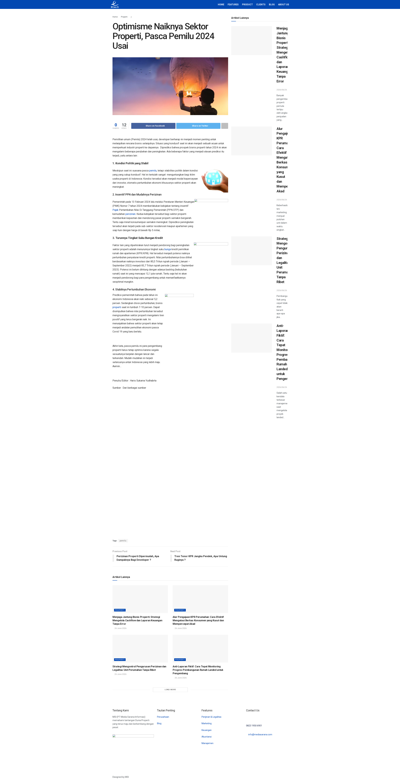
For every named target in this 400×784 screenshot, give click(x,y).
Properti (124, 17)
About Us (283, 4)
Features (233, 4)
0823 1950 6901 (254, 725)
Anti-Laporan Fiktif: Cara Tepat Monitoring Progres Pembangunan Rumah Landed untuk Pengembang (198, 670)
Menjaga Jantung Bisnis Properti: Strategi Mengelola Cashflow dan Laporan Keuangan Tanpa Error (137, 621)
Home (221, 4)
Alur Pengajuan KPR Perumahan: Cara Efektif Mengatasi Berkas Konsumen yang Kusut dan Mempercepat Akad (198, 621)
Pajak (115, 209)
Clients (260, 4)
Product (247, 4)
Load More (170, 690)
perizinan (130, 214)
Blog (272, 4)
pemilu (153, 170)
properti (116, 307)
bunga (167, 249)
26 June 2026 (120, 628)
